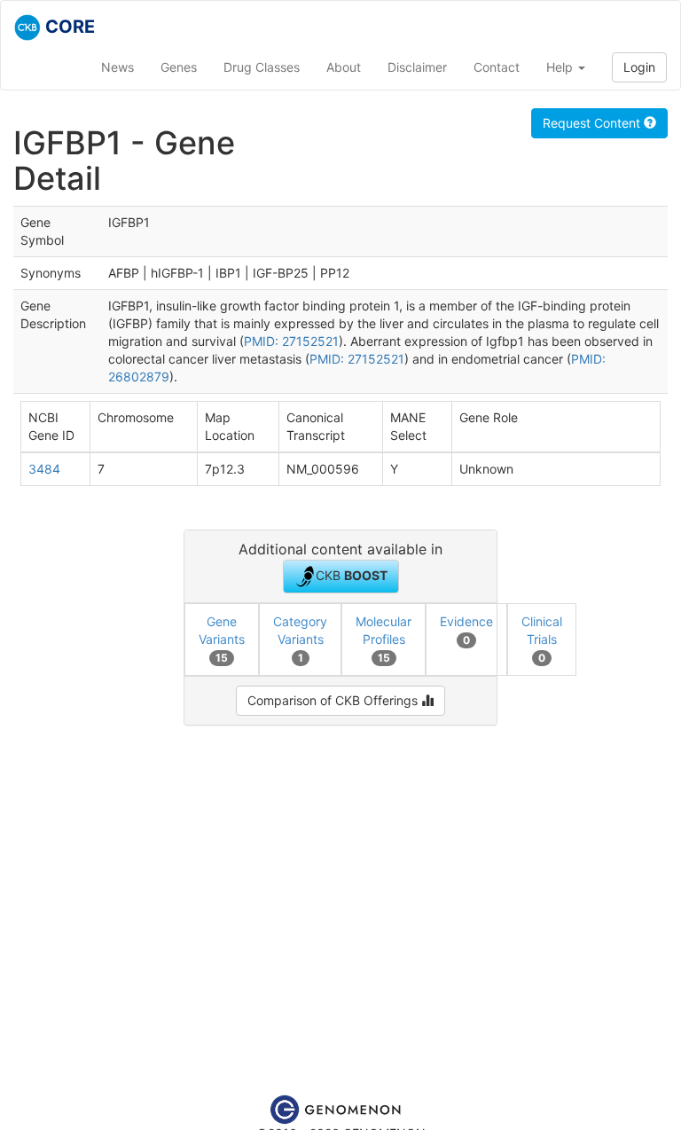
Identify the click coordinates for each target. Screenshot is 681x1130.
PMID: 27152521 (291, 341)
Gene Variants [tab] (222, 639)
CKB (351, 575)
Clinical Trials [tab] (541, 639)
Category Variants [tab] (300, 639)
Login (639, 67)
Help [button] (561, 67)
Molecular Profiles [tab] (383, 639)
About (343, 67)
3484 (44, 468)
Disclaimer (417, 67)
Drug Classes (261, 67)
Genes (178, 67)
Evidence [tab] (466, 630)
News (117, 67)
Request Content (593, 122)
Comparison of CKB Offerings (334, 700)
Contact (497, 67)
